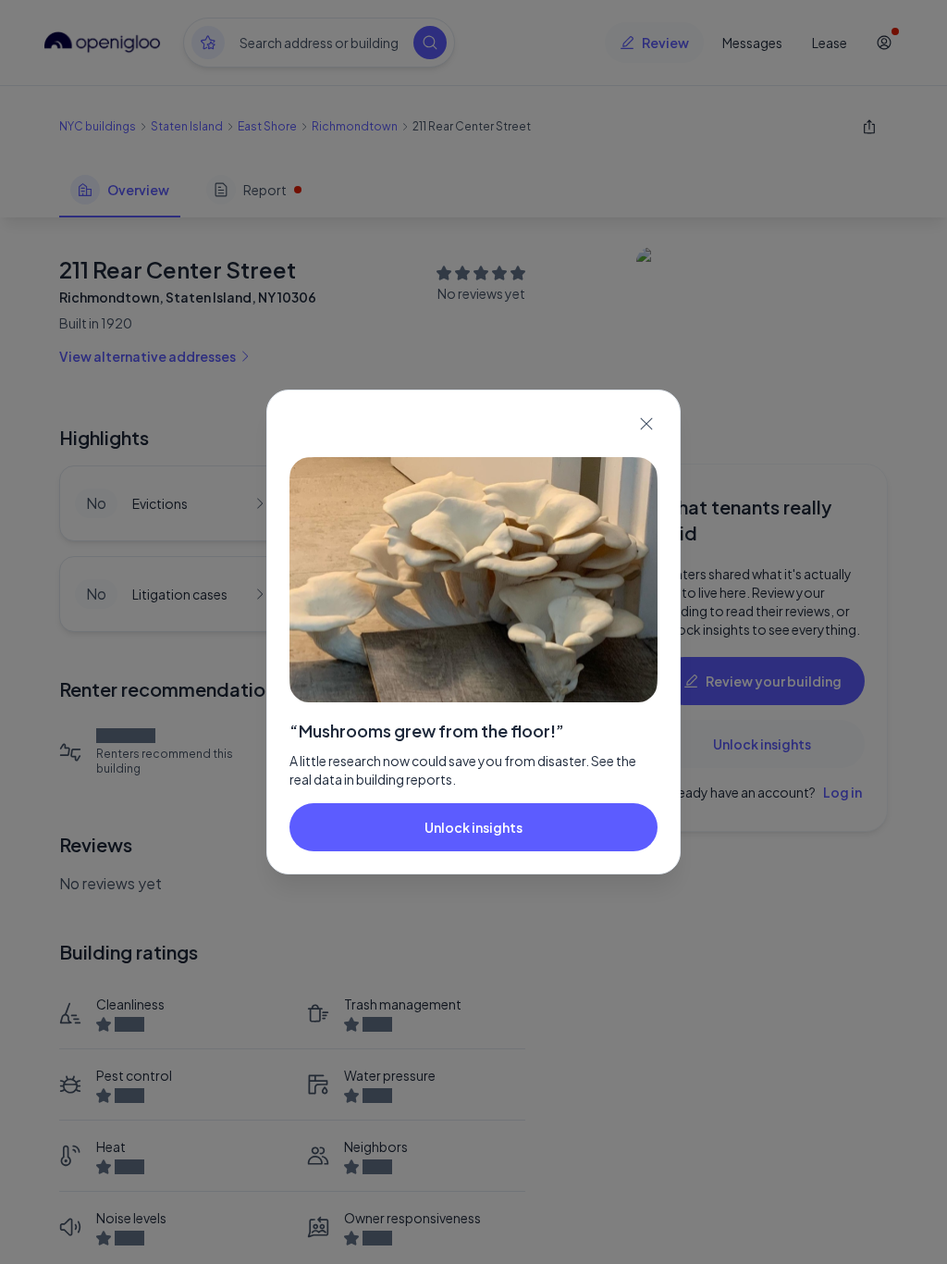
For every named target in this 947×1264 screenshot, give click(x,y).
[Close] (646, 423)
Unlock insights (473, 827)
